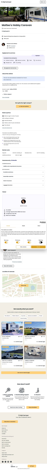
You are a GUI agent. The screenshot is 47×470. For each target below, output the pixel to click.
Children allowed (15, 315)
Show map (23, 285)
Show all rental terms (7, 128)
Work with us (5, 430)
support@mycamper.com (8, 454)
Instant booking (23, 318)
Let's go (32, 466)
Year (3, 91)
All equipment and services (10, 68)
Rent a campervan (6, 446)
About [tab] (39, 225)
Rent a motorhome (6, 442)
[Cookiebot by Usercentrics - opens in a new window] (41, 222)
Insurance (4, 438)
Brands (3, 447)
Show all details (5, 97)
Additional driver (6, 155)
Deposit (4, 152)
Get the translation (17, 262)
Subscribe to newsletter (9, 421)
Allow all (38, 246)
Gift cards (4, 431)
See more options (24, 106)
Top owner (23, 315)
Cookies (3, 433)
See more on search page (23, 372)
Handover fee (28, 152)
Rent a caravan (5, 444)
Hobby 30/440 (13, 89)
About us (4, 428)
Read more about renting (16, 407)
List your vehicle (5, 440)
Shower (40, 315)
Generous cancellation (32, 315)
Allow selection (23, 246)
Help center (4, 456)
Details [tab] (23, 225)
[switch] (17, 242)
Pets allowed (7, 315)
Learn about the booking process (24, 468)
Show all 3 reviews (8, 266)
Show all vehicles (33, 407)
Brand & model (5, 89)
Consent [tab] (8, 225)
